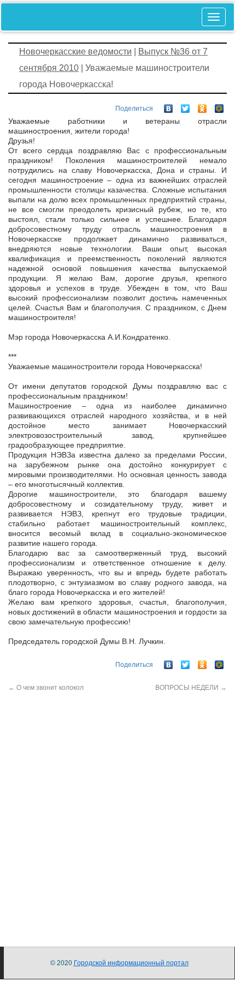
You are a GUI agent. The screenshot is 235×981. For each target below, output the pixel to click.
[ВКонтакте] (168, 105)
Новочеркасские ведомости (75, 51)
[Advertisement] (117, 810)
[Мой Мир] (219, 105)
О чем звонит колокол (46, 687)
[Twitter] (185, 105)
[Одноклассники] (202, 105)
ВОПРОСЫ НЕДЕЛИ (191, 687)
